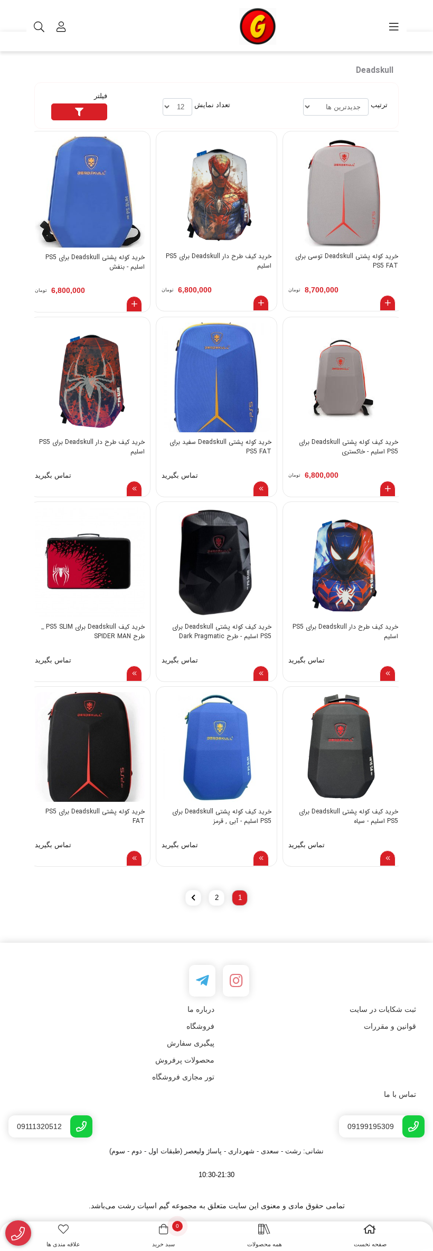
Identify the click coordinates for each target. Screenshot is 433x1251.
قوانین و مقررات (390, 1026)
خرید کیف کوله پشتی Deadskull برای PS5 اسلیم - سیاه (348, 816)
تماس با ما (400, 1094)
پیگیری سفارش (190, 1043)
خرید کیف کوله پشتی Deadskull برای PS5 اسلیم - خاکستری (348, 447)
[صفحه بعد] (193, 898)
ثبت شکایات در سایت (383, 1009)
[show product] (261, 489)
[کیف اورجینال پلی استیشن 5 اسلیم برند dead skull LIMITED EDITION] (90, 562)
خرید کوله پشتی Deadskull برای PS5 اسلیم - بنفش (95, 262)
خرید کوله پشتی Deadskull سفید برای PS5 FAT (220, 447)
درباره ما (200, 1009)
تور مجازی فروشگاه (183, 1077)
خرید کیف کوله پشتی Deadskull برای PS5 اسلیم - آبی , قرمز (221, 816)
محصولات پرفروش (184, 1060)
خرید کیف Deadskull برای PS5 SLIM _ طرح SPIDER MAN (93, 631)
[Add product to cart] (388, 303)
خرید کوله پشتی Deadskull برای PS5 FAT (95, 816)
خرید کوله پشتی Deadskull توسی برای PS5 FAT (346, 261)
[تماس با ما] (18, 1233)
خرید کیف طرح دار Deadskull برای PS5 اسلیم (218, 261)
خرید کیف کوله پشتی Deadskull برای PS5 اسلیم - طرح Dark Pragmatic (221, 631)
